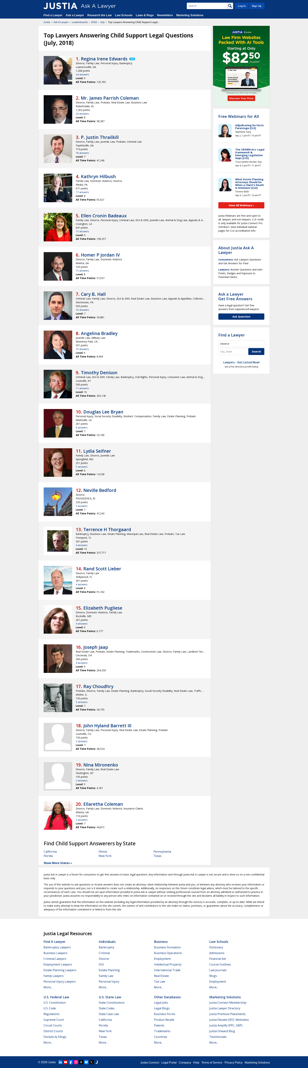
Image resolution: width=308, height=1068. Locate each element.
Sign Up (256, 5)
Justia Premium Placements (227, 1014)
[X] (91, 1062)
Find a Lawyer (52, 15)
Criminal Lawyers (54, 959)
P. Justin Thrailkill (100, 137)
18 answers (82, 153)
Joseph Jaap (95, 647)
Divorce (104, 959)
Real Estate (161, 976)
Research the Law (99, 15)
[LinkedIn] (60, 1062)
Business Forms (164, 1014)
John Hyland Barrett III (107, 725)
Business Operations (168, 953)
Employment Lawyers (57, 964)
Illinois (103, 852)
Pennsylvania (162, 852)
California (50, 852)
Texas (157, 856)
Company (185, 1062)
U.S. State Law (110, 997)
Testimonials (218, 1037)
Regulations (51, 1014)
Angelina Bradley (99, 333)
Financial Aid (217, 959)
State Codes (107, 1008)
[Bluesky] (86, 1062)
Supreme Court (53, 1020)
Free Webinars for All (238, 116)
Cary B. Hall (93, 294)
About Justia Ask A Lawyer (236, 250)
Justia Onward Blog (222, 1031)
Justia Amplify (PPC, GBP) (225, 1025)
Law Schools (123, 15)
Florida (48, 856)
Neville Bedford (99, 490)
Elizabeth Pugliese (102, 608)
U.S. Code (49, 1008)
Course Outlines (220, 964)
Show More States (57, 863)
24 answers (82, 74)
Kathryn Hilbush (98, 176)
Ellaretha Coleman (103, 804)
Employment (162, 959)
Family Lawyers (53, 976)
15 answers (82, 231)
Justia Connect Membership (227, 1003)
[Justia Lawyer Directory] (96, 1062)
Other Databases (167, 997)
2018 (94, 22)
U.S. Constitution (54, 1003)
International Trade (167, 970)
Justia (46, 22)
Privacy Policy (234, 1062)
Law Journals (218, 970)
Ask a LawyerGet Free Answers (235, 296)
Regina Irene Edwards (104, 59)
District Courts (53, 1031)
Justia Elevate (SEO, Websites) (229, 1020)
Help (196, 1062)
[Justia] (60, 6)
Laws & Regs (145, 15)
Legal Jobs (161, 1003)
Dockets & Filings (54, 1037)
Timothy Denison (99, 372)
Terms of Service (211, 1062)
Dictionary (216, 947)
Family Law (106, 976)
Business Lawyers (55, 953)
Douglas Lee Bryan (103, 412)
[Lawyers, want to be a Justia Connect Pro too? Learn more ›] (132, 58)
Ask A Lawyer (60, 22)
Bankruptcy (106, 947)
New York (105, 856)
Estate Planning (109, 970)
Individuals (107, 941)
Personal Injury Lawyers (59, 981)
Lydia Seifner (97, 451)
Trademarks (162, 1031)
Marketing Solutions (189, 15)
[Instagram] (76, 1062)
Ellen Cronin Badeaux (104, 216)
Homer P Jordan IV (100, 255)
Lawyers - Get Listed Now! (241, 362)
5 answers (82, 466)
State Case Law (109, 1014)
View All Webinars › (241, 205)
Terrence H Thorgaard (107, 529)
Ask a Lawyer (75, 15)
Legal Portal (169, 1062)
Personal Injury (109, 981)
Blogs (213, 976)
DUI (101, 964)
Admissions (216, 953)
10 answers (82, 309)
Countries (160, 1037)
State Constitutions (112, 1003)
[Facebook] (71, 1062)
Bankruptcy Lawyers (57, 947)
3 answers (82, 702)
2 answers (82, 819)
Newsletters (165, 15)
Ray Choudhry (98, 686)
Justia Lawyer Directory (224, 1008)
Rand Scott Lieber (102, 569)
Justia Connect (149, 1062)
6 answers (82, 427)
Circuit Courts (52, 1025)
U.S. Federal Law (56, 997)
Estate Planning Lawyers (59, 970)
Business (161, 941)
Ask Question (241, 316)
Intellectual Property (167, 964)
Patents (159, 1025)
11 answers (82, 388)
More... (47, 987)
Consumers (225, 259)
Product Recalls (164, 1020)
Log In (242, 5)
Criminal (104, 953)
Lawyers (223, 269)
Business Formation (167, 947)
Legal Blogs (162, 1008)
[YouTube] (65, 1062)
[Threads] (81, 1062)
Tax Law (159, 981)
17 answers (82, 192)
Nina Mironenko (100, 765)
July (102, 22)
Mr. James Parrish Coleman (110, 98)
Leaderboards (80, 22)
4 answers (82, 545)
